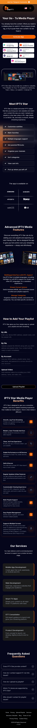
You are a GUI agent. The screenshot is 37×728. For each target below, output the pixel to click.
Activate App (18, 37)
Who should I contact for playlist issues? (14, 698)
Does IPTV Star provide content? (15, 666)
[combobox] (26, 8)
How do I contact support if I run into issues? (16, 674)
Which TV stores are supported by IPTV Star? (15, 689)
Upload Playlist (18, 387)
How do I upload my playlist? (13, 682)
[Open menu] (30, 8)
